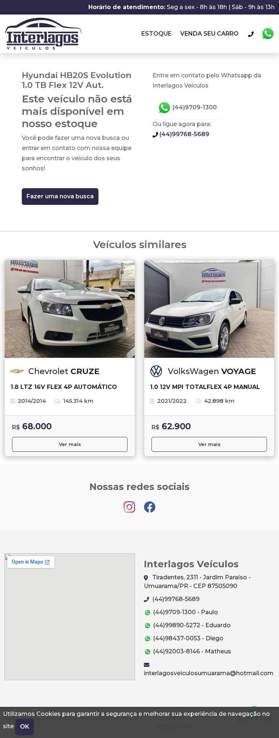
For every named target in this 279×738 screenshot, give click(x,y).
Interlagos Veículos (43, 33)
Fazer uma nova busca (60, 196)
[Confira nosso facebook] (149, 503)
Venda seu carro (209, 33)
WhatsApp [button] (268, 34)
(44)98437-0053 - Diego (187, 638)
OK (24, 726)
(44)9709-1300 (194, 107)
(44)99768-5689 (183, 134)
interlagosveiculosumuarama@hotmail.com (209, 673)
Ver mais (70, 444)
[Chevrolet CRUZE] (70, 309)
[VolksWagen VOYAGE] (209, 309)
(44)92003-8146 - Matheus (191, 651)
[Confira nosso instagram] (130, 503)
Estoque (156, 33)
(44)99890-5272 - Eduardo (191, 625)
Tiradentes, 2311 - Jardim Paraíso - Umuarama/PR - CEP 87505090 (197, 581)
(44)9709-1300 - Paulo (184, 612)
